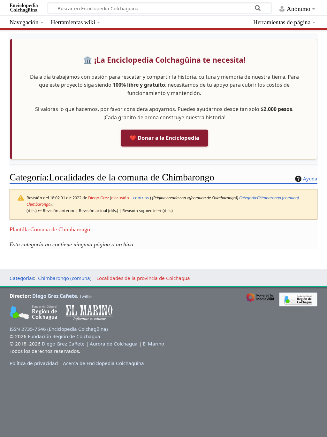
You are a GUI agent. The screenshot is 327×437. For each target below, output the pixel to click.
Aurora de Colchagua (114, 343)
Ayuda (310, 178)
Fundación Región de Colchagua (64, 336)
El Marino (153, 343)
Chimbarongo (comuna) (65, 278)
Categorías (22, 278)
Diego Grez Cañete (54, 296)
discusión (120, 198)
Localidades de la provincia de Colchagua (143, 278)
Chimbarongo (38, 204)
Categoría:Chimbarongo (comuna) (269, 198)
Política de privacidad (34, 363)
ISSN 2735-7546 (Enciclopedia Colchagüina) (59, 329)
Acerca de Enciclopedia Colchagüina (103, 363)
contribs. (141, 198)
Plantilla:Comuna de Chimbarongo (50, 229)
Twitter (86, 296)
